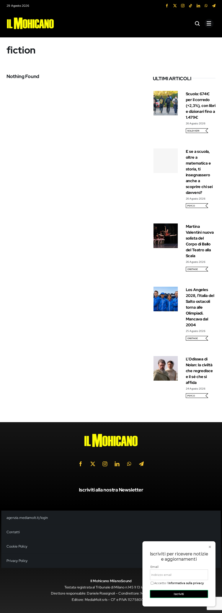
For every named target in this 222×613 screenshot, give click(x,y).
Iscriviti (179, 594)
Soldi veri (193, 130)
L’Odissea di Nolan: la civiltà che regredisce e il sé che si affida (199, 370)
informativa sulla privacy (186, 583)
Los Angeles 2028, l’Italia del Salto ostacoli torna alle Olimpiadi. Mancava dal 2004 (200, 307)
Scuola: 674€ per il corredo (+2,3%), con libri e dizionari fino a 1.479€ (200, 105)
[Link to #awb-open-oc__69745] (197, 23)
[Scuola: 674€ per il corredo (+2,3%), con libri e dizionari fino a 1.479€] (165, 94)
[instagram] (182, 5)
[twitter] (175, 5)
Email (154, 566)
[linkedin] (198, 5)
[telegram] (213, 5)
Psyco (191, 205)
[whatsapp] (206, 5)
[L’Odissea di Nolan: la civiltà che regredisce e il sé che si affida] (165, 359)
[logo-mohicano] (30, 18)
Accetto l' (179, 583)
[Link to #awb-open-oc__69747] (209, 23)
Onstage (192, 269)
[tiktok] (190, 5)
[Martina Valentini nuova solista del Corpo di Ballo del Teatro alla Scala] (165, 226)
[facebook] (167, 5)
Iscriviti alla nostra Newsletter (111, 490)
